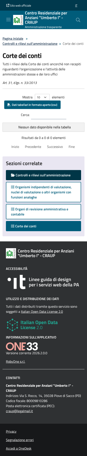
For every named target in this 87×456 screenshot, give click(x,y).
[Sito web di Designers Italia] (43, 282)
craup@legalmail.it (19, 411)
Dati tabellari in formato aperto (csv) (34, 104)
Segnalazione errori (20, 439)
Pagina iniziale (13, 38)
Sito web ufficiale (20, 5)
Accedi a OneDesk (18, 448)
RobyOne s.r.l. (15, 361)
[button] (76, 5)
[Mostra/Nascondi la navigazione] (8, 19)
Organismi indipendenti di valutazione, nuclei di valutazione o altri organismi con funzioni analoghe (41, 192)
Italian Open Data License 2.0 (42, 311)
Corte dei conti (29, 226)
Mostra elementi (43, 97)
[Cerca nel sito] (78, 20)
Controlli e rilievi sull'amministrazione (30, 43)
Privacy (11, 431)
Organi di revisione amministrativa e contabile (39, 212)
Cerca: (25, 114)
